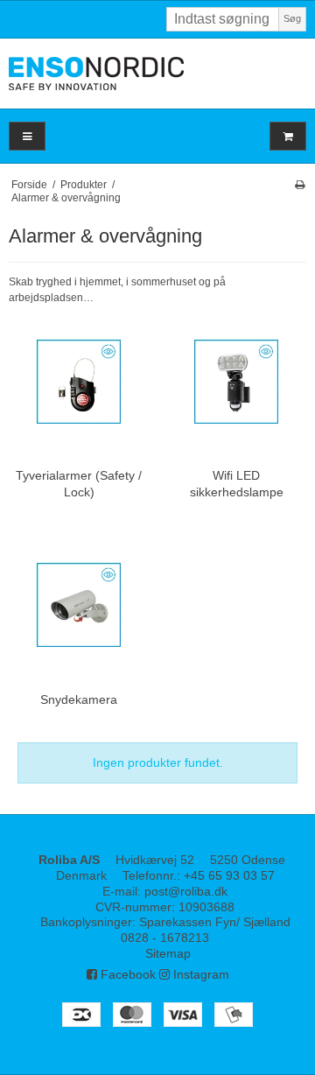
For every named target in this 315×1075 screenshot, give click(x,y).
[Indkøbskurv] (288, 136)
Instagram (199, 974)
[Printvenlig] (299, 185)
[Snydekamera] (79, 605)
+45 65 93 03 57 (229, 875)
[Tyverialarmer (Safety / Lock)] (79, 382)
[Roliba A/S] (157, 73)
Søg (292, 18)
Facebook (126, 974)
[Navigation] (27, 136)
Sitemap (168, 953)
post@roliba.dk (186, 891)
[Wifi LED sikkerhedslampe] (236, 382)
